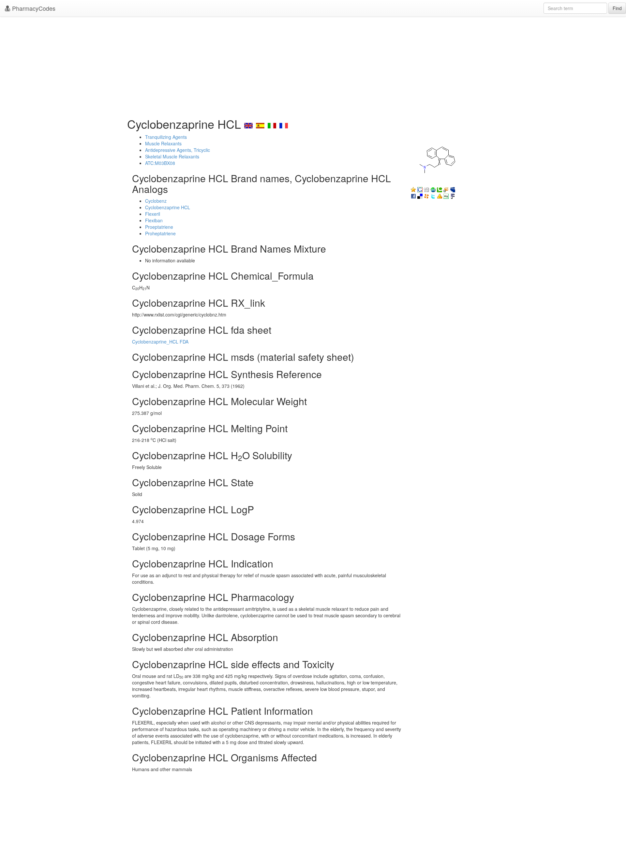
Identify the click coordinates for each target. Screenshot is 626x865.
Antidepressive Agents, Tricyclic (177, 150)
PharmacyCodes (32, 8)
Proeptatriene (159, 227)
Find (617, 8)
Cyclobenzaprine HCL (167, 207)
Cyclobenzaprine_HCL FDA (160, 341)
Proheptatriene (160, 233)
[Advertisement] (313, 65)
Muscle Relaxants (163, 143)
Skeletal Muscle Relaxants (172, 156)
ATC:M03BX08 (160, 163)
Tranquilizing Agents (166, 137)
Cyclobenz (156, 201)
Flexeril (152, 214)
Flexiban (154, 220)
